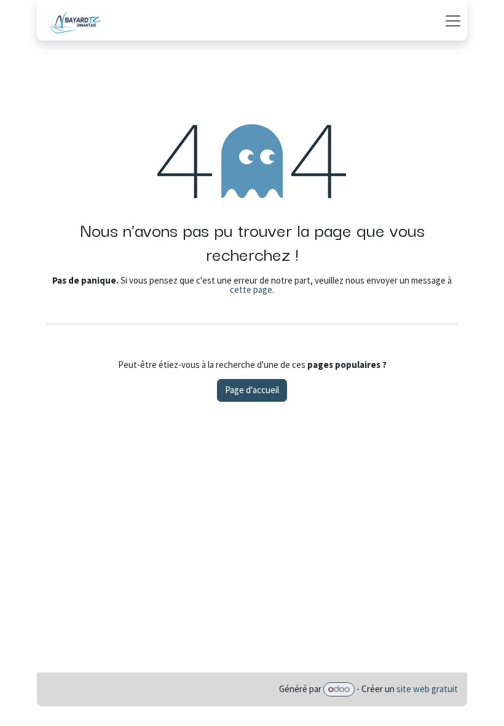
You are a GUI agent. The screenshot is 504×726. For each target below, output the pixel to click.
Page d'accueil (252, 390)
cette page (251, 289)
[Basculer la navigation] (453, 20)
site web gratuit (427, 689)
